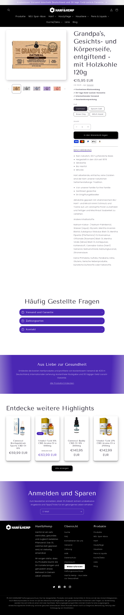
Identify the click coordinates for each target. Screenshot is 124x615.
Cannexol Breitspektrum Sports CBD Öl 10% (18, 445)
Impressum (69, 562)
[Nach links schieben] (8, 88)
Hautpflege (99, 545)
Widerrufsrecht (74, 566)
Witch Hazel (97, 114)
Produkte (98, 532)
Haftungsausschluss (73, 571)
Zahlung (68, 549)
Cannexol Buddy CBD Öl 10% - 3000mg (76, 443)
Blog (96, 566)
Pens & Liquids (100, 553)
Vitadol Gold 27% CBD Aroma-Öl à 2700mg (106, 443)
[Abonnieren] (81, 511)
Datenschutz (70, 557)
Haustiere (98, 549)
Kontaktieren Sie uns (73, 541)
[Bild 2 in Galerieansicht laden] (26, 88)
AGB (66, 553)
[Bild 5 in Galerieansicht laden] (57, 88)
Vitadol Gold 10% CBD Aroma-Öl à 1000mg (47, 443)
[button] (8, 10)
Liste (96, 562)
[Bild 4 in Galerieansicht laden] (47, 88)
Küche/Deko (99, 557)
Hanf (96, 541)
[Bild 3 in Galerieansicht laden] (36, 88)
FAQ (66, 536)
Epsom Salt (96, 109)
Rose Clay (81, 114)
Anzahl (76, 121)
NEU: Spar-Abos (101, 536)
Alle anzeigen (62, 468)
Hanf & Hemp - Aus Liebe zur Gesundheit (75, 577)
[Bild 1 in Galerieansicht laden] (16, 88)
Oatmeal (80, 109)
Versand (90, 85)
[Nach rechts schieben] (65, 88)
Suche (67, 532)
